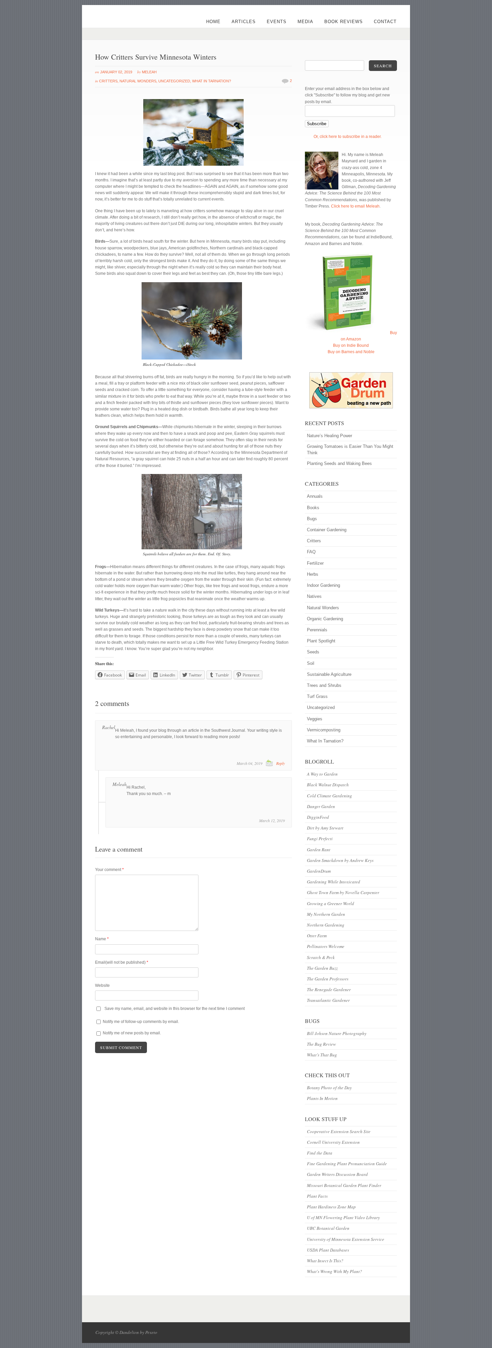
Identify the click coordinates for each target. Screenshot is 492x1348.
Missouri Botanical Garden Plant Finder (344, 1185)
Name (102, 939)
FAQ (311, 551)
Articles (244, 21)
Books (313, 507)
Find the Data (319, 1153)
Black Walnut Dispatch (328, 785)
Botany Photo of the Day (329, 1088)
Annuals (315, 496)
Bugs (312, 518)
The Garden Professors (327, 979)
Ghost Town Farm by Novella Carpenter (343, 892)
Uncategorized (174, 81)
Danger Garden (321, 806)
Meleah (149, 72)
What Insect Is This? (325, 1261)
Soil (310, 663)
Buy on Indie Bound (351, 345)
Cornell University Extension (333, 1142)
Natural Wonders (137, 81)
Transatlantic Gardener (328, 1000)
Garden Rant (318, 850)
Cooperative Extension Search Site (339, 1131)
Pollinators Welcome (325, 946)
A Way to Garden (322, 774)
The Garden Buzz (322, 968)
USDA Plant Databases (328, 1250)
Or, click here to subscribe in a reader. (348, 136)
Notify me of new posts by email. (132, 1033)
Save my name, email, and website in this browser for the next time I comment (174, 1008)
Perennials (317, 629)
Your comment (109, 869)
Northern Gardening (325, 925)
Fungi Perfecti (320, 839)
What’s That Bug (322, 1055)
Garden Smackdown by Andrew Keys (340, 860)
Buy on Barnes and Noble (351, 351)
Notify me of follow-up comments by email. (141, 1021)
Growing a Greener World (330, 903)
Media (305, 21)
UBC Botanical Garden (328, 1228)
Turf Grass (317, 696)
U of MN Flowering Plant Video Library (343, 1217)
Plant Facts (317, 1196)
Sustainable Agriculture (329, 674)
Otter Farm (317, 936)
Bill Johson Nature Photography (336, 1033)
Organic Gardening (325, 618)
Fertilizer (315, 563)
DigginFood (318, 817)
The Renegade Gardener (329, 989)
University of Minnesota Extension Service (345, 1239)
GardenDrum (319, 871)
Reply (280, 763)
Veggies (314, 718)
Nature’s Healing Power (329, 435)
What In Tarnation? (211, 81)
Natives (314, 596)
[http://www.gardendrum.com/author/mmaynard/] (351, 390)
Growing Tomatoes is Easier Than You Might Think (350, 449)
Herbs (312, 574)
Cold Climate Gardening (329, 796)
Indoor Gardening (323, 585)
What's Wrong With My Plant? (334, 1271)
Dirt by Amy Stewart (325, 828)
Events (276, 21)
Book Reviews (343, 21)
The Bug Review (321, 1044)
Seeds (313, 651)
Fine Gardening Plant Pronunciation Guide (347, 1164)
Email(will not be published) (121, 962)
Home (213, 21)
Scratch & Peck (321, 957)
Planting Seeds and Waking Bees (339, 463)
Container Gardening (326, 529)
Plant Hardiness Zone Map (331, 1207)
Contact (385, 21)
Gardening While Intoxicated (333, 882)
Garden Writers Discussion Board (337, 1174)
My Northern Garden (326, 914)
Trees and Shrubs (324, 685)
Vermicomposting (323, 729)
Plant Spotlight (321, 640)
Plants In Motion (322, 1098)
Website (102, 985)
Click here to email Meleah (355, 206)
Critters (108, 81)
